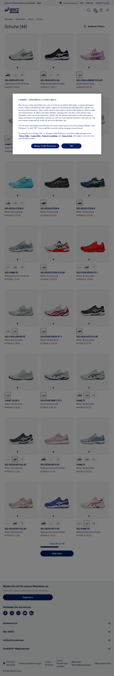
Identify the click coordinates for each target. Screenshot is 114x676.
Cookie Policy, (36, 136)
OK (71, 146)
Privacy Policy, (24, 136)
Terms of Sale (67, 136)
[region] (57, 124)
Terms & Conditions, (50, 136)
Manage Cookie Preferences (45, 146)
